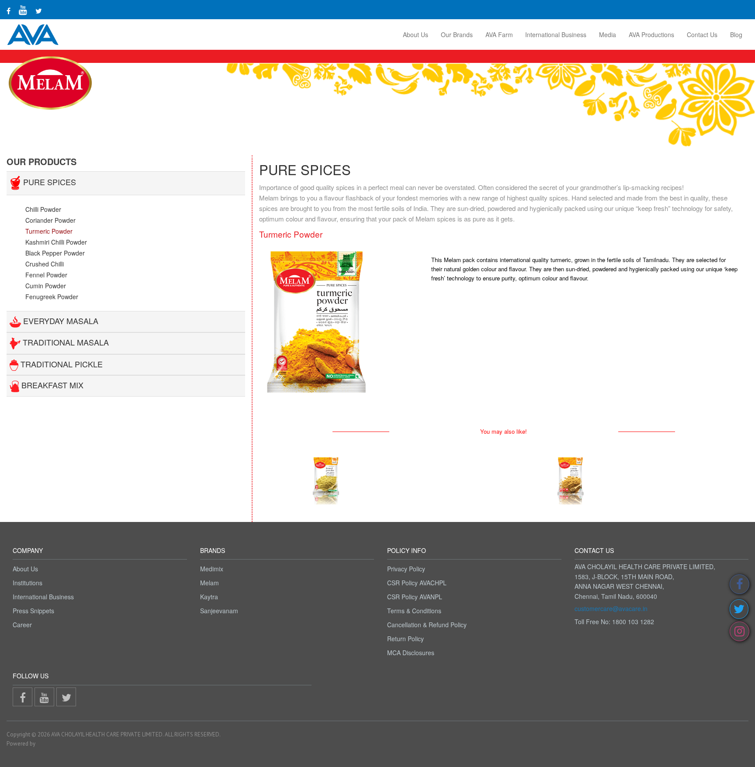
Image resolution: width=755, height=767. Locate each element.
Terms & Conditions (414, 610)
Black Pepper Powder (55, 253)
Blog (736, 34)
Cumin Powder (45, 285)
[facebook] (8, 11)
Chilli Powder (43, 209)
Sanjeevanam (219, 610)
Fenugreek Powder (51, 296)
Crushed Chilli (44, 263)
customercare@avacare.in (611, 608)
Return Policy (405, 638)
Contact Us (702, 34)
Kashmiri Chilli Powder (56, 242)
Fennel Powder (46, 274)
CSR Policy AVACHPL (417, 582)
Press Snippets (33, 610)
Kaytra (209, 596)
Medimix (211, 568)
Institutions (27, 582)
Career (22, 624)
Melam (209, 582)
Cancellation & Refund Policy (427, 624)
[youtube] (23, 9)
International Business (555, 34)
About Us (415, 34)
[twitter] (38, 11)
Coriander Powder (50, 220)
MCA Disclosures (410, 652)
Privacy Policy (406, 568)
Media (607, 34)
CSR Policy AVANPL (414, 596)
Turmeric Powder (49, 231)
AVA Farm (499, 34)
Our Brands (457, 34)
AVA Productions (651, 34)
